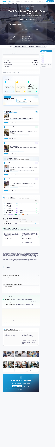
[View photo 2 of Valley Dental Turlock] (4, 151)
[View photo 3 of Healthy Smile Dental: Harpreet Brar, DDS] (6, 135)
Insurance (25, 1)
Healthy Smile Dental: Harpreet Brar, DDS (13, 126)
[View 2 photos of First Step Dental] (6, 183)
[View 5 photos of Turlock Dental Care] (6, 115)
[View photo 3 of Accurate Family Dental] (6, 171)
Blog (28, 1)
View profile (5, 122)
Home (3, 3)
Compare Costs (32, 19)
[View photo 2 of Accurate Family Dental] (4, 171)
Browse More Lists (26, 386)
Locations (32, 1)
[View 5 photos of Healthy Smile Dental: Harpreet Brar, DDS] (6, 131)
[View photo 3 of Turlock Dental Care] (6, 119)
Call (10, 122)
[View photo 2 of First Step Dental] (4, 187)
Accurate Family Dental (10, 162)
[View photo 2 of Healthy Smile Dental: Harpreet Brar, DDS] (4, 135)
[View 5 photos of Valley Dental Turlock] (6, 147)
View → (36, 223)
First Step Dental (9, 178)
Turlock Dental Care (9, 111)
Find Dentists (18, 1)
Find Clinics (13, 1)
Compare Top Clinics (16, 386)
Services (22, 1)
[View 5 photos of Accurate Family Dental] (6, 167)
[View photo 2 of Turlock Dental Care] (4, 119)
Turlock (9, 3)
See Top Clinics (24, 19)
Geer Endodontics (8, 223)
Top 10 (10, 1)
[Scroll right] (46, 46)
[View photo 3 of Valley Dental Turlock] (6, 151)
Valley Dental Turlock (10, 142)
